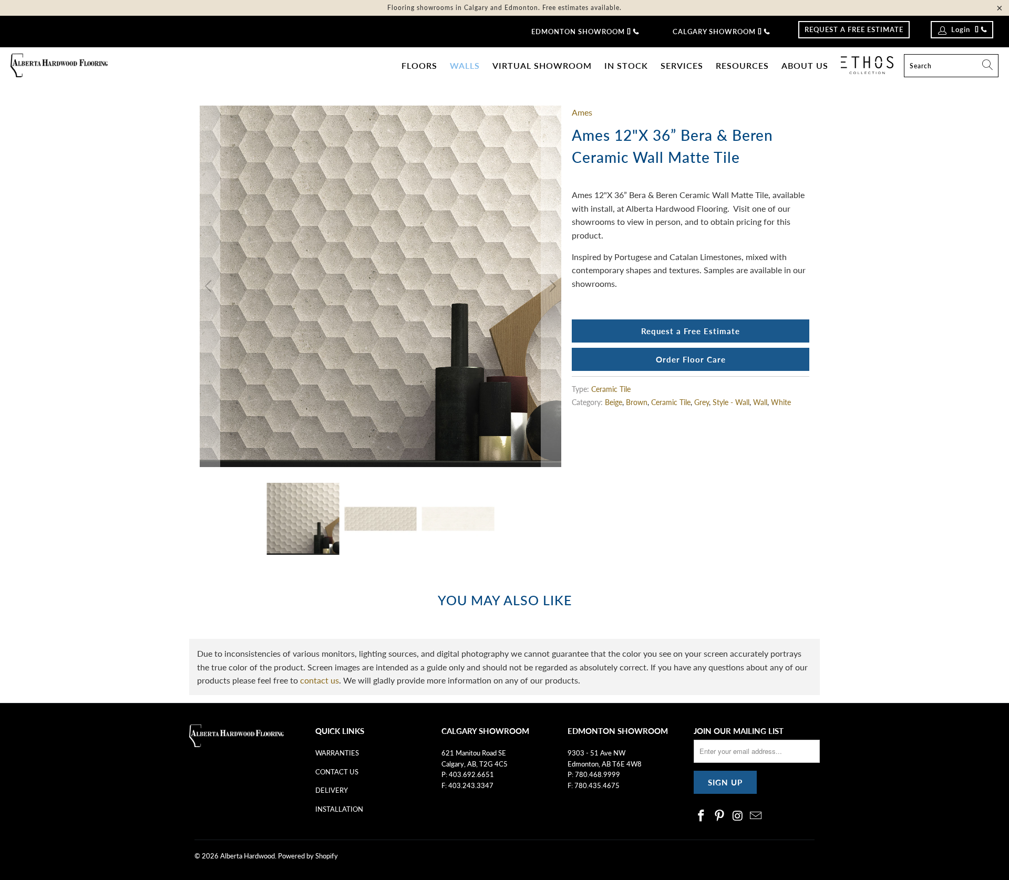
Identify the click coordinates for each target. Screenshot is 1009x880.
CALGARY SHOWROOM (714, 31)
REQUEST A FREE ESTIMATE (854, 29)
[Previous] (209, 286)
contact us (319, 680)
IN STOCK (626, 65)
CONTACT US (336, 772)
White (781, 402)
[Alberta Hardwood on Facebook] (701, 816)
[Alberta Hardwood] (59, 66)
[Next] (551, 286)
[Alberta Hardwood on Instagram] (738, 816)
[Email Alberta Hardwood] (756, 816)
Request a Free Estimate (690, 331)
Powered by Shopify (308, 856)
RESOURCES (742, 65)
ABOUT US (804, 65)
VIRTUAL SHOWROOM (542, 65)
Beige (613, 402)
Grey (701, 402)
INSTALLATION (339, 809)
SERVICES (682, 65)
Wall (760, 402)
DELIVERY (331, 790)
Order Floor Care (691, 359)
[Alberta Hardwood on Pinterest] (720, 816)
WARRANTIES (337, 753)
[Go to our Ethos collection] (867, 65)
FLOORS (419, 65)
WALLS (465, 65)
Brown (636, 402)
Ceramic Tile (611, 389)
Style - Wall (731, 402)
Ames (582, 112)
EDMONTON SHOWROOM (578, 31)
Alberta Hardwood (247, 856)
